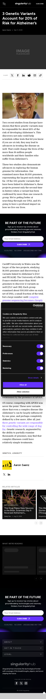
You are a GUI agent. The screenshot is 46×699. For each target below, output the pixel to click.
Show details (33, 378)
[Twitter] (21, 683)
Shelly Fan (7, 516)
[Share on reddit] (29, 75)
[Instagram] (26, 683)
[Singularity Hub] (23, 3)
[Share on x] (12, 75)
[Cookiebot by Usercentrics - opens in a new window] (33, 305)
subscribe (40, 4)
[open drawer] (4, 4)
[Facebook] (16, 683)
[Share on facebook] (17, 75)
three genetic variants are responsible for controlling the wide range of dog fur (22, 426)
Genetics (6, 453)
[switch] (40, 353)
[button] (23, 642)
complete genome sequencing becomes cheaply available (22, 300)
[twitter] (4, 474)
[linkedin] (9, 474)
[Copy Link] (40, 75)
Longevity (17, 453)
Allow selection (23, 392)
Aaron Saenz (6, 30)
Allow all (23, 385)
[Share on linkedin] (23, 75)
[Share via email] (34, 75)
